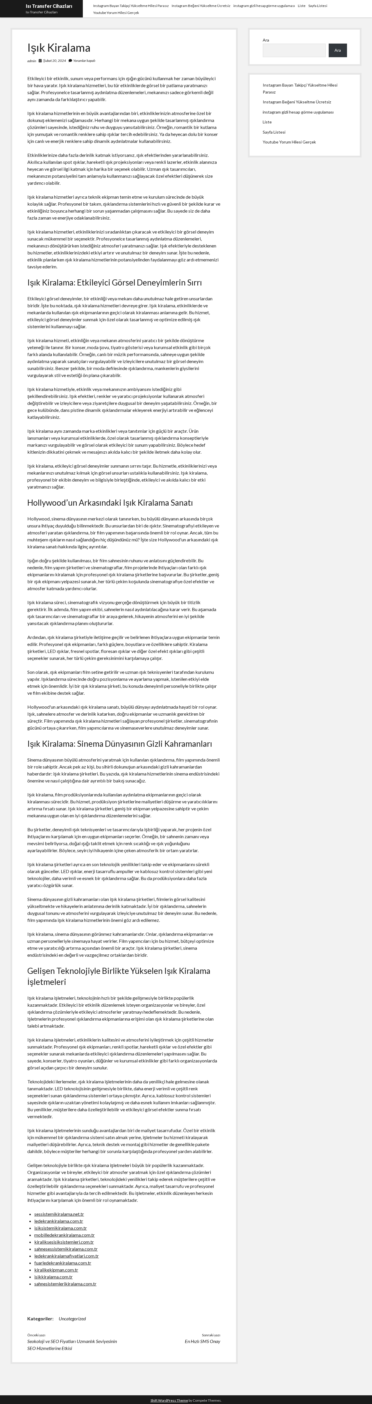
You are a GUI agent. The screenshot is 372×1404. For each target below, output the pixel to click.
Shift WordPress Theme (169, 1400)
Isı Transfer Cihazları (49, 6)
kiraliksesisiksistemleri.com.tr (64, 1242)
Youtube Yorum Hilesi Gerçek (116, 12)
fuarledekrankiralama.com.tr (62, 1262)
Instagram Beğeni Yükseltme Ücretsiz (201, 5)
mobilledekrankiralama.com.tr (64, 1235)
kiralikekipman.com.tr (56, 1269)
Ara (266, 39)
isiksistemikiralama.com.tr (60, 1228)
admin (31, 61)
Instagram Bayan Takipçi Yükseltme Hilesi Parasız (131, 5)
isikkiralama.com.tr (53, 1276)
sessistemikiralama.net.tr (59, 1214)
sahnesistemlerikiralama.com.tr (65, 1283)
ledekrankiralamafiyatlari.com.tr (66, 1255)
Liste (301, 5)
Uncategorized (72, 1318)
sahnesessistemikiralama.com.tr (66, 1249)
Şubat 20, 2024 (54, 60)
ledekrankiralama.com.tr (58, 1221)
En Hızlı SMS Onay (202, 1341)
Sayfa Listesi (317, 5)
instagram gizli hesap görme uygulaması (264, 5)
